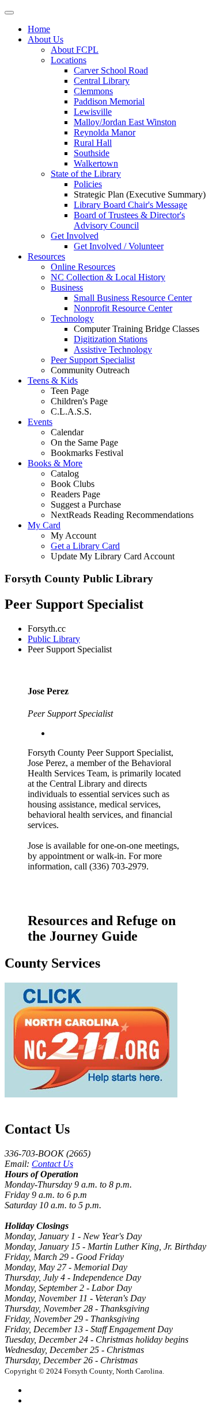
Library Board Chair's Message (130, 205)
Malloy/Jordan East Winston (125, 122)
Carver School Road (111, 70)
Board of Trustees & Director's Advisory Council (129, 220)
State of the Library (86, 174)
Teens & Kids (53, 380)
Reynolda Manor (104, 132)
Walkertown (96, 163)
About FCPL (74, 50)
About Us (45, 39)
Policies (88, 184)
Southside (91, 153)
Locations (68, 60)
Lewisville (93, 112)
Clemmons (93, 91)
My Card (44, 525)
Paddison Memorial (109, 101)
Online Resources (83, 267)
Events (40, 422)
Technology (72, 318)
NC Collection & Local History (108, 277)
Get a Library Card (85, 546)
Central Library (102, 81)
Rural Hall (93, 143)
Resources (46, 256)
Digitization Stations (110, 339)
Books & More (55, 463)
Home (39, 29)
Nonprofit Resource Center (123, 308)
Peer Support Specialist (93, 360)
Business (67, 287)
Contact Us (52, 1164)
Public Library (54, 639)
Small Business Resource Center (133, 298)
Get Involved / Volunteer (119, 246)
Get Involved (74, 236)
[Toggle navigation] (9, 12)
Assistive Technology (113, 349)
